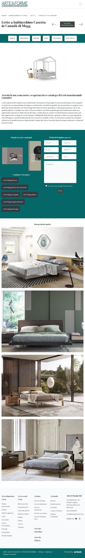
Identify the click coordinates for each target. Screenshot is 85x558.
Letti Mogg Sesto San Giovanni (15, 187)
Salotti (4, 510)
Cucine (37, 496)
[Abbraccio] (42, 450)
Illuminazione (23, 504)
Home (4, 15)
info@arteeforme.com (75, 514)
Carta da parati (23, 510)
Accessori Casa (22, 498)
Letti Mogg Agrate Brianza (13, 202)
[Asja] (42, 321)
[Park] (80, 24)
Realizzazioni (55, 504)
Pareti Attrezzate (6, 505)
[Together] (54, 24)
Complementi (23, 507)
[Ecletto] (42, 257)
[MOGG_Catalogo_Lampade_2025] (12, 156)
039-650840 (72, 511)
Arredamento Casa (18, 15)
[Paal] (42, 386)
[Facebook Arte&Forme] (76, 519)
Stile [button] (46, 38)
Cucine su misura (40, 513)
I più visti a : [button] (70, 38)
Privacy (40, 552)
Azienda (54, 496)
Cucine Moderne (40, 504)
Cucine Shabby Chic (40, 518)
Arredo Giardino (38, 530)
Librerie (21, 527)
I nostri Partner (56, 511)
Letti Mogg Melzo (29, 195)
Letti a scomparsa (6, 524)
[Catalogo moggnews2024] (39, 156)
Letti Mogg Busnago (10, 209)
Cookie (47, 552)
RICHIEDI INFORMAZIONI (67, 24)
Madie (20, 517)
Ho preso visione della (60, 186)
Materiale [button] (24, 38)
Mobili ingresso (7, 513)
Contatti (53, 507)
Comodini (5, 520)
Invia (60, 191)
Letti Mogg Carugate (11, 195)
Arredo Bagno (7, 536)
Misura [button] (36, 38)
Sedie (20, 520)
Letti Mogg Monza (10, 180)
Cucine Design (39, 501)
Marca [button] (12, 38)
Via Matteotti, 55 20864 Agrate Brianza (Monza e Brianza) (73, 503)
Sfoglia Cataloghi (54, 515)
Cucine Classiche (38, 508)
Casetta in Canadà (48, 15)
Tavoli (20, 524)
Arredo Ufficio (37, 539)
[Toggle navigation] (80, 4)
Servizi (52, 501)
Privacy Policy (67, 186)
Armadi (4, 529)
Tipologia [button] (57, 38)
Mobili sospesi (23, 514)
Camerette (6, 532)
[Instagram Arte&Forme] (79, 519)
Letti (32, 15)
